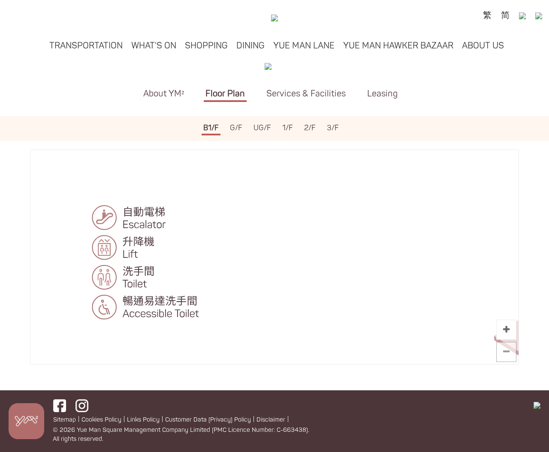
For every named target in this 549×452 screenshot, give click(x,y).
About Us (483, 45)
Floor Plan (225, 93)
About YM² (163, 93)
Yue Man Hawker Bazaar (398, 45)
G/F (236, 127)
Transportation (86, 45)
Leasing (382, 93)
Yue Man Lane (304, 45)
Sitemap (64, 419)
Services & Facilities (306, 93)
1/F (287, 127)
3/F (333, 127)
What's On (153, 45)
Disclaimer (270, 419)
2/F (310, 127)
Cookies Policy (101, 419)
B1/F (211, 127)
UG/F (262, 127)
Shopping (206, 45)
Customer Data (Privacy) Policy (208, 419)
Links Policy (143, 419)
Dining (250, 45)
